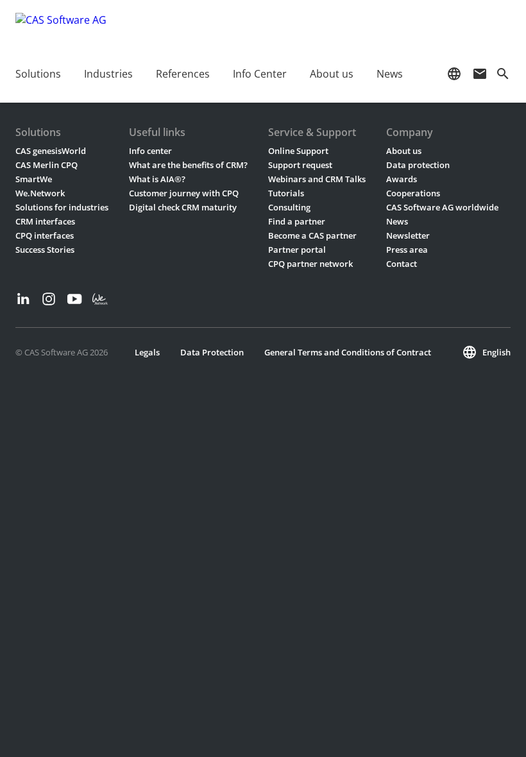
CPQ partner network (310, 263)
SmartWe (33, 179)
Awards (401, 179)
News (397, 221)
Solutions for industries (61, 207)
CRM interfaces (45, 221)
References (183, 74)
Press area (407, 249)
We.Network (40, 193)
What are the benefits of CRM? (188, 165)
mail (480, 73)
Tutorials (286, 193)
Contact (401, 263)
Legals (147, 352)
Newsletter (408, 235)
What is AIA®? (157, 179)
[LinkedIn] (23, 299)
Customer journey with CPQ (184, 193)
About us (403, 151)
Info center (150, 151)
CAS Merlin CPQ (46, 165)
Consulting (289, 207)
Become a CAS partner (312, 235)
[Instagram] (48, 299)
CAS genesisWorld (50, 151)
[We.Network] (100, 299)
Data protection (418, 165)
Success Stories (44, 249)
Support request (300, 165)
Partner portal (297, 249)
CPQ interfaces (44, 235)
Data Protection (212, 352)
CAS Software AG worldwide (442, 207)
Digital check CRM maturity (183, 207)
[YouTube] (74, 299)
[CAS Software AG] (60, 29)
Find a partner (296, 221)
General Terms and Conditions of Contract (347, 352)
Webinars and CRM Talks (317, 179)
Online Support (298, 151)
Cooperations (413, 193)
